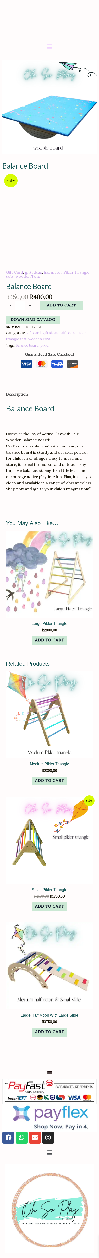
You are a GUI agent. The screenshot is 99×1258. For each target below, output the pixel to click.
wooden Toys (28, 276)
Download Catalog (33, 320)
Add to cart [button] (49, 640)
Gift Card (14, 272)
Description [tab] (17, 394)
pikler (45, 345)
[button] (49, 46)
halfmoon (53, 272)
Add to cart (61, 305)
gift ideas (33, 272)
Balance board (27, 345)
